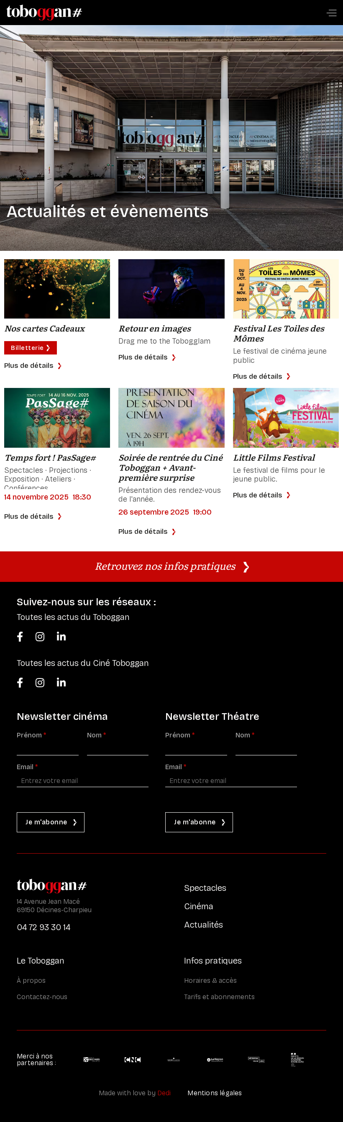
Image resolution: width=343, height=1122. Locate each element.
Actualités (203, 925)
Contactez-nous (42, 997)
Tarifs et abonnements (219, 997)
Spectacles (205, 888)
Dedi (164, 1093)
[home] (44, 12)
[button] (331, 14)
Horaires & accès (210, 980)
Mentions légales (214, 1093)
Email (27, 767)
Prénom (31, 735)
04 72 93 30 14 (43, 927)
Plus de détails (29, 365)
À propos (31, 980)
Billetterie (27, 348)
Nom (96, 735)
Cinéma (198, 906)
